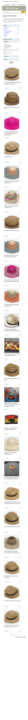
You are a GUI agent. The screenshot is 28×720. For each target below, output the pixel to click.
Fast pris (7, 47)
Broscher (6, 34)
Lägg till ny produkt (7, 1)
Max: (5, 53)
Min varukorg (22, 4)
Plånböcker (6, 27)
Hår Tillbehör (7, 32)
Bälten (5, 36)
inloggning (7, 4)
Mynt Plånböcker (8, 31)
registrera (13, 4)
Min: (5, 52)
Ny (5, 43)
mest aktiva (7, 45)
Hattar (5, 29)
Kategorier (16, 1)
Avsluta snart (8, 46)
